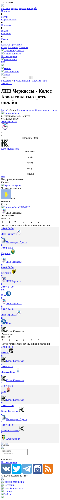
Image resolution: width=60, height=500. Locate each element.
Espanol (22, 8)
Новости (5, 11)
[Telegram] (27, 473)
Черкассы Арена (12, 185)
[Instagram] (37, 473)
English (14, 8)
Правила (23, 47)
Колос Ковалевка (10, 148)
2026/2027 (6, 83)
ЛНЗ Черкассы (9, 121)
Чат (3, 176)
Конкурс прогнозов (11, 44)
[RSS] (48, 473)
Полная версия (9, 56)
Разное (4, 39)
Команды (6, 25)
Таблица (12, 110)
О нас (4, 47)
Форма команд (42, 110)
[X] (17, 473)
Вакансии (13, 47)
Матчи (4, 16)
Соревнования (8, 19)
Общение (6, 33)
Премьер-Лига (39, 80)
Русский (5, 8)
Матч (4, 110)
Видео (4, 30)
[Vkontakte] (6, 473)
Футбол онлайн (22, 80)
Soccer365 (6, 80)
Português (32, 8)
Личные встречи (25, 110)
